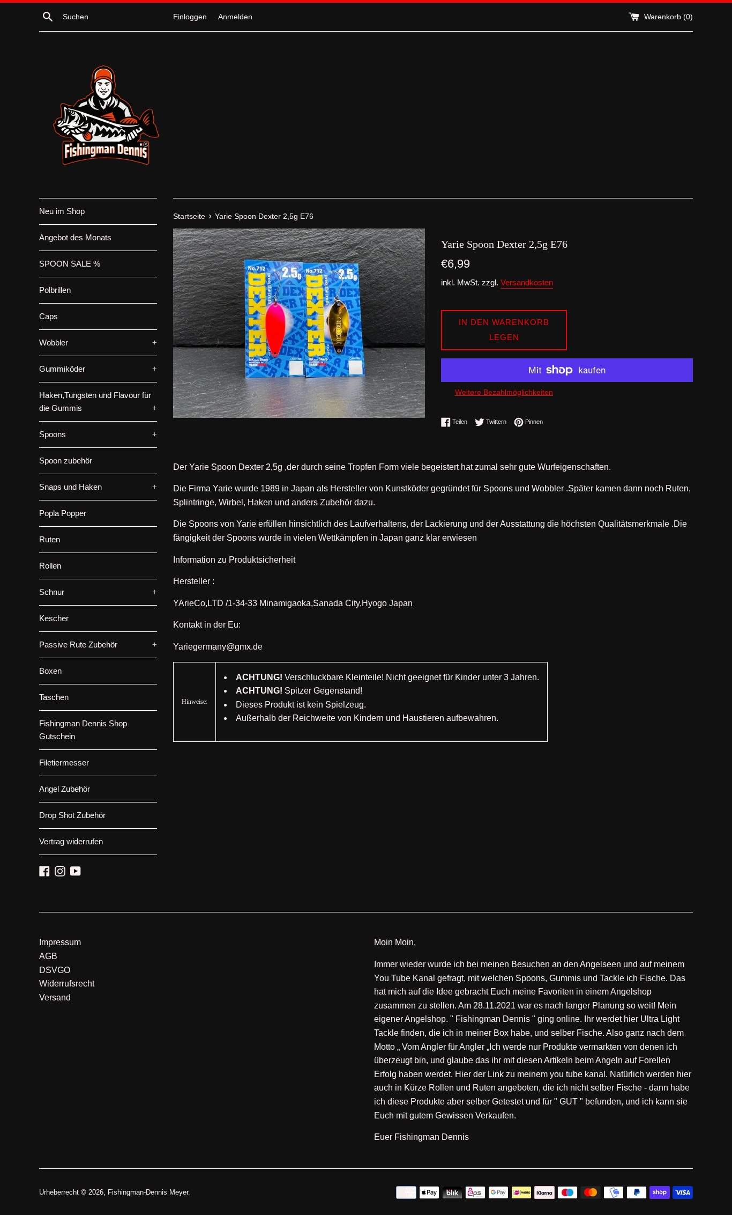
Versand (55, 997)
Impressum (60, 942)
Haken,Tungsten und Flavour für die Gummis (98, 402)
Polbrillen (55, 289)
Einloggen (190, 16)
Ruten (49, 539)
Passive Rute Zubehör (98, 644)
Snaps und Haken (98, 486)
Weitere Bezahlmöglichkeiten (504, 392)
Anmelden (235, 16)
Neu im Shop (62, 211)
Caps (48, 316)
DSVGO (54, 970)
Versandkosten (527, 282)
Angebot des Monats (75, 237)
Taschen (54, 697)
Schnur (98, 592)
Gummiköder (98, 368)
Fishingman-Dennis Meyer (148, 1192)
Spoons (98, 434)
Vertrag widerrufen (71, 841)
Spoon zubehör (65, 460)
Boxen (50, 670)
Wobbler (98, 342)
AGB (48, 956)
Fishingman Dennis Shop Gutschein (83, 730)
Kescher (54, 618)
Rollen (50, 565)
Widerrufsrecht (66, 983)
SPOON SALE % (69, 263)
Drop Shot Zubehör (72, 815)
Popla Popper (62, 513)
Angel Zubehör (64, 788)
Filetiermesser (64, 762)
